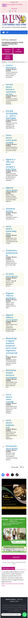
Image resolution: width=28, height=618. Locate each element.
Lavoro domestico (11, 66)
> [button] (24, 496)
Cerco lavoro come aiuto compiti (11, 139)
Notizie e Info (19, 599)
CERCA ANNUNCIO (7, 57)
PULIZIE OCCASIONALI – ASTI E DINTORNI (11, 115)
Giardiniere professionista (12, 253)
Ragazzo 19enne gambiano (11, 295)
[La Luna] (3, 32)
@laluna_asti (16, 557)
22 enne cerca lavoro (12, 275)
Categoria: (4, 62)
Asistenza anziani (10, 209)
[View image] (14, 534)
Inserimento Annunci (7, 50)
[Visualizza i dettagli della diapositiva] (14, 497)
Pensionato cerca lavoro (12, 447)
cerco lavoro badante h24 (10, 424)
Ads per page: (14, 467)
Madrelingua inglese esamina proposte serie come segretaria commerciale (11, 347)
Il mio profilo (14, 8)
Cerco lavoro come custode (10, 398)
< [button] (3, 496)
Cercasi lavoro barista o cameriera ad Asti (11, 89)
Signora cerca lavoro (12, 188)
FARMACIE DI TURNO (14, 601)
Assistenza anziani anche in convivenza (11, 374)
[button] (24, 614)
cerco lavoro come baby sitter (11, 230)
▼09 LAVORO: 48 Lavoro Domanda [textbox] (17, 62)
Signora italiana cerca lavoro (12, 317)
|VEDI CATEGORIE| (18, 50)
